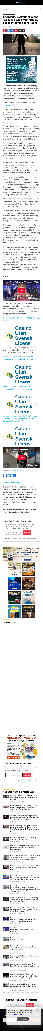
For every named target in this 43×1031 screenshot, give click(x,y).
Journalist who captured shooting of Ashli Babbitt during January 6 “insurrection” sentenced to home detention (24, 808)
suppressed (18, 500)
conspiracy (7, 489)
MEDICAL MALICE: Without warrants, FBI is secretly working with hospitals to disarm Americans (24, 986)
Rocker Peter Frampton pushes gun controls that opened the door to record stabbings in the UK (23, 948)
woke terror (30, 502)
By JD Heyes (21, 822)
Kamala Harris (23, 494)
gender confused (9, 492)
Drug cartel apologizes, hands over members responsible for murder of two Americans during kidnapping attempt (24, 976)
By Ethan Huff (21, 812)
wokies (5, 505)
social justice (8, 500)
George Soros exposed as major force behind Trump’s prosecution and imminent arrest (24, 966)
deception (26, 489)
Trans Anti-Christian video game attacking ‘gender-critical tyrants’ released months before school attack (24, 900)
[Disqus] (21, 651)
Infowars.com (8, 105)
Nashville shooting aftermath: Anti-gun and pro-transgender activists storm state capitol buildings (24, 848)
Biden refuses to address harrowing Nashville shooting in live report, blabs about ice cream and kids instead (23, 920)
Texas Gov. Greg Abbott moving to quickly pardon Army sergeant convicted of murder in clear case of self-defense (24, 817)
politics (33, 497)
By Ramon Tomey (22, 842)
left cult (33, 494)
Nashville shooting (22, 497)
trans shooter (29, 500)
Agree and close (22, 1019)
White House (21, 502)
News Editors (17, 27)
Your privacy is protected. (11, 538)
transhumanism (9, 502)
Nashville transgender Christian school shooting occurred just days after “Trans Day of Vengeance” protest (25, 910)
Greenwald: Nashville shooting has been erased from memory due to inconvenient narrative (24, 798)
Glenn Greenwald (23, 492)
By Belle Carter (22, 852)
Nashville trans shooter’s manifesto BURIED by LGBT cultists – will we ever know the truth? (25, 868)
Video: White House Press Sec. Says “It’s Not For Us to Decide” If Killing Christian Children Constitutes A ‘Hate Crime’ (21, 418)
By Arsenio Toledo (22, 980)
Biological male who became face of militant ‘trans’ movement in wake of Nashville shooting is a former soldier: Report (25, 858)
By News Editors (22, 802)
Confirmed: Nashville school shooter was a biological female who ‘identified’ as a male (24, 957)
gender (34, 489)
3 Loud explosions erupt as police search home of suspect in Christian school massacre (24, 930)
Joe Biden (13, 494)
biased (17, 487)
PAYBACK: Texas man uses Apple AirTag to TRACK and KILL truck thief (24, 839)
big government (27, 487)
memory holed (8, 497)
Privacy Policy (19, 1014)
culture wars (17, 489)
